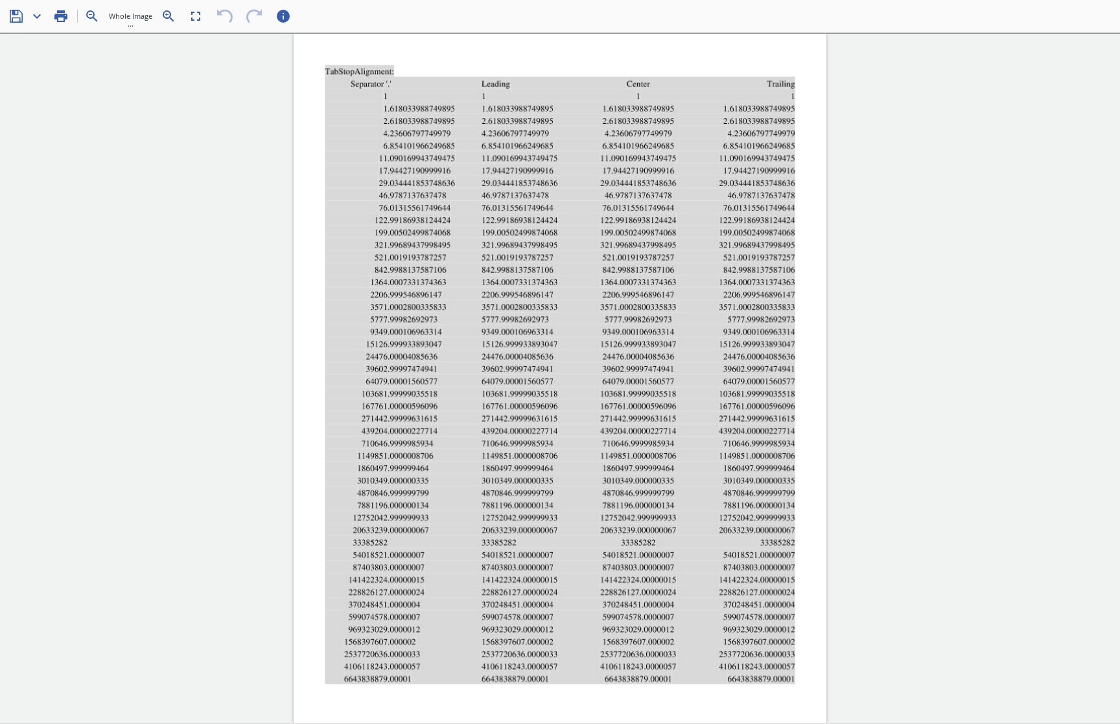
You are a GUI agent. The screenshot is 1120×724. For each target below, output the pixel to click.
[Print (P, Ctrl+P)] (61, 16)
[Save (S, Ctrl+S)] (16, 16)
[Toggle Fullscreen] (196, 16)
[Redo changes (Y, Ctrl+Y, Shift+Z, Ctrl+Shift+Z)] (254, 16)
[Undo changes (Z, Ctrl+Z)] (225, 16)
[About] (283, 16)
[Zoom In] (168, 16)
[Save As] (37, 16)
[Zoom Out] (92, 16)
